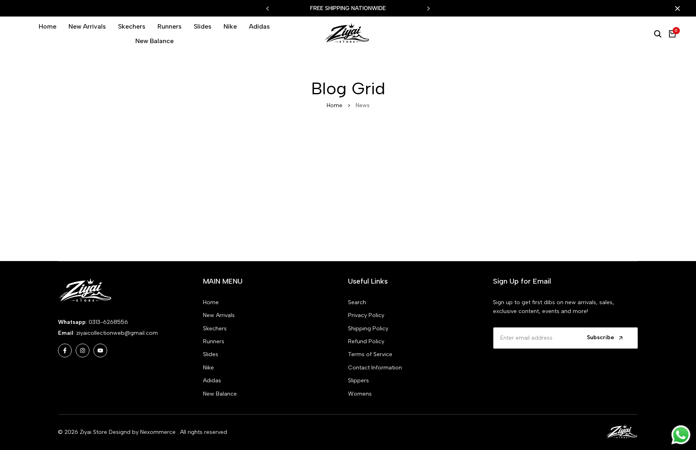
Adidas (212, 380)
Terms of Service (370, 354)
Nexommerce (158, 432)
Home (334, 105)
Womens (360, 393)
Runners (213, 341)
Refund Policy (366, 341)
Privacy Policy (366, 315)
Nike (208, 367)
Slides (210, 354)
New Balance (220, 393)
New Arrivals (219, 315)
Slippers (358, 380)
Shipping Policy (368, 328)
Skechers (215, 328)
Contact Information (375, 367)
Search (357, 302)
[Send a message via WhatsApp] (681, 435)
